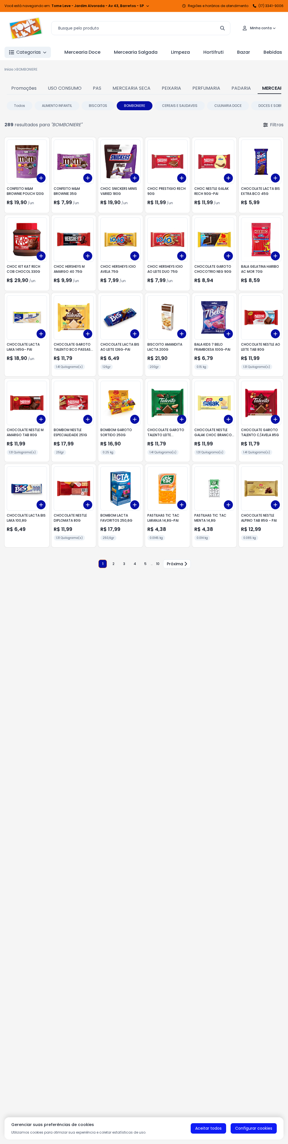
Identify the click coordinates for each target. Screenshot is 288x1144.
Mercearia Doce (82, 52)
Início (9, 69)
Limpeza (180, 52)
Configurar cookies (253, 1128)
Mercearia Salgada (136, 52)
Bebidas (273, 52)
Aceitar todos (208, 1128)
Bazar (243, 52)
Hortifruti (213, 52)
